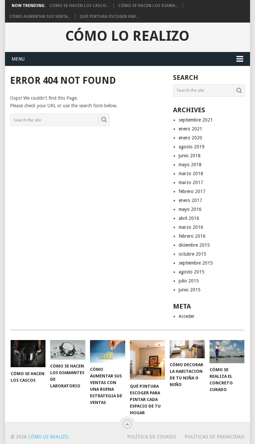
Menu (18, 59)
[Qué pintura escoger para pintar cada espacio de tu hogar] (147, 360)
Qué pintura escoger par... (109, 16)
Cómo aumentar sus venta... (40, 16)
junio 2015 (190, 289)
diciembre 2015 (194, 245)
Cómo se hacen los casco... (79, 5)
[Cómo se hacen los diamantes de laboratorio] (67, 350)
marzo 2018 (191, 173)
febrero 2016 (192, 236)
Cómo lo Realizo (127, 36)
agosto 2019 (192, 146)
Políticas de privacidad (214, 436)
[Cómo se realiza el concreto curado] (227, 351)
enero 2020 (190, 137)
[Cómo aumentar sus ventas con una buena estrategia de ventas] (107, 351)
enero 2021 (190, 128)
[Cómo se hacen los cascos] (28, 353)
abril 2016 (189, 218)
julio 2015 (189, 280)
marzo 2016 (191, 227)
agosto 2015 (192, 271)
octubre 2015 (192, 254)
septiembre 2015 (196, 263)
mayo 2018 (190, 164)
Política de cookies (151, 436)
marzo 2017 (191, 182)
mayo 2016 (190, 209)
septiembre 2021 (196, 120)
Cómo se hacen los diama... (148, 5)
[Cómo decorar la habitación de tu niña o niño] (187, 349)
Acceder (187, 316)
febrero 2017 (192, 191)
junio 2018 (190, 155)
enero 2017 (190, 200)
